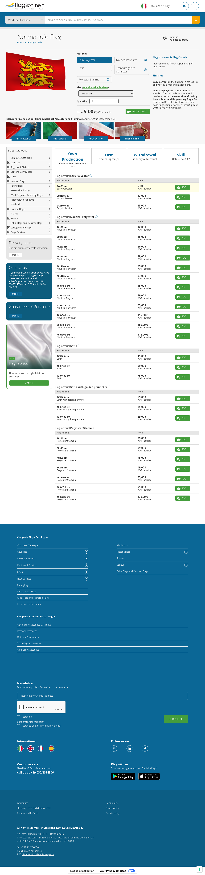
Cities (20, 571)
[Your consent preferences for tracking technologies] (199, 869)
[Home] (24, 6)
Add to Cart (139, 111)
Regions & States (26, 558)
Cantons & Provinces (27, 565)
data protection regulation (30, 721)
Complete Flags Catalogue (32, 537)
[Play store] (123, 776)
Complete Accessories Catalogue (36, 616)
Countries (22, 551)
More (15, 254)
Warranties (22, 802)
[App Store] (149, 776)
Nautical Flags (24, 578)
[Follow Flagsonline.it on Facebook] (145, 748)
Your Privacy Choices (113, 870)
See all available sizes (95, 87)
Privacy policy (112, 808)
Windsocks (16, 204)
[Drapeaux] (41, 748)
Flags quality (112, 802)
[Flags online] (30, 748)
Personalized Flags (20, 190)
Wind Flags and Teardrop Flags (27, 195)
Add (184, 187)
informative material (50, 725)
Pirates (14, 213)
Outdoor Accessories (28, 637)
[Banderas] (51, 748)
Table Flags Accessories (29, 643)
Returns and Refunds (28, 813)
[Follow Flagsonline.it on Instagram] (114, 748)
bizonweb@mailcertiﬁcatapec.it (38, 854)
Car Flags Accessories (28, 649)
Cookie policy (112, 813)
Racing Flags (17, 185)
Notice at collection (82, 870)
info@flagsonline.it (33, 850)
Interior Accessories (27, 630)
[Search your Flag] (196, 20)
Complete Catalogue (21, 157)
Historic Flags (123, 551)
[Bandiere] (20, 748)
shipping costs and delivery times (34, 808)
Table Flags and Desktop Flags (26, 222)
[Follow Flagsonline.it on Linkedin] (130, 748)
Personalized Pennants (22, 199)
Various (120, 564)
